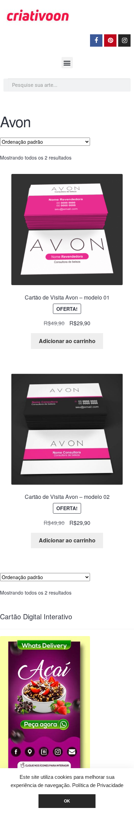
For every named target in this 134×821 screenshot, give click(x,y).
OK (67, 801)
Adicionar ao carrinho (67, 341)
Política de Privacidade (97, 785)
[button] (67, 62)
